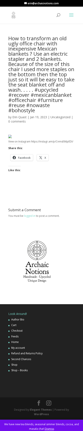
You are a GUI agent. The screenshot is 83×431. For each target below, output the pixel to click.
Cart (13, 325)
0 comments (17, 121)
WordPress (41, 414)
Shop (14, 365)
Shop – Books (19, 370)
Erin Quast (19, 117)
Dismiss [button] (49, 429)
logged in (29, 216)
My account (18, 348)
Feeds (15, 336)
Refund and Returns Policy (27, 353)
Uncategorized (60, 117)
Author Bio (17, 319)
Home (15, 342)
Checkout (17, 330)
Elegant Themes (41, 410)
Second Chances (21, 359)
